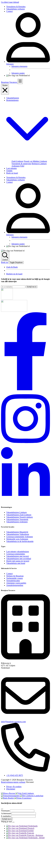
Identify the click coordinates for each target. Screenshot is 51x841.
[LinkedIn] (25, 502)
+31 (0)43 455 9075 (14, 775)
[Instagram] (25, 446)
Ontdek (9, 171)
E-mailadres (6, 816)
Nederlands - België (36, 838)
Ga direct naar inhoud (10, 2)
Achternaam (6, 813)
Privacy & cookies (13, 786)
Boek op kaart (12, 173)
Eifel (22, 166)
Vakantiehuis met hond (15, 563)
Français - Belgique (35, 835)
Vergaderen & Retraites (16, 6)
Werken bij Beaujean (15, 576)
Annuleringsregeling (14, 585)
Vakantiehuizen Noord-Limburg (19, 517)
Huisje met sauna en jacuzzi (17, 561)
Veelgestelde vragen (14, 578)
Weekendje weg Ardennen (17, 539)
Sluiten (5, 85)
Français (30, 833)
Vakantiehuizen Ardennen (17, 522)
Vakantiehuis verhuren (15, 9)
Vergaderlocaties (13, 580)
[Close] (13, 822)
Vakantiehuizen (12, 98)
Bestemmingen (12, 100)
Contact (9, 11)
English (30, 831)
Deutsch (30, 828)
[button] (28, 159)
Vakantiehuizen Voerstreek (17, 519)
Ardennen (16, 166)
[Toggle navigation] (20, 81)
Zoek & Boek (12, 267)
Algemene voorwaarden (16, 583)
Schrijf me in (31, 287)
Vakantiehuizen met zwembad (18, 558)
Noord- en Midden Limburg (35, 161)
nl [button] (29, 75)
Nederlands (33, 826)
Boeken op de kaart (14, 274)
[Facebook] (25, 389)
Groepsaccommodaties (15, 554)
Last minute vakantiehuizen (17, 551)
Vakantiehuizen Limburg (16, 512)
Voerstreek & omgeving (21, 164)
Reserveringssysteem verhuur (13, 782)
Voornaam (5, 811)
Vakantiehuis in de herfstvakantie (19, 541)
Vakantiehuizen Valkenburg (17, 534)
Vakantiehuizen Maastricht (17, 532)
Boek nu (4, 262)
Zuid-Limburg (17, 161)
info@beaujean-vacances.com (13, 721)
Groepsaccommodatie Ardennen (19, 537)
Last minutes (11, 168)
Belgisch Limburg (39, 164)
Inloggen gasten (18, 73)
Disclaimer (10, 789)
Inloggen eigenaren (19, 66)
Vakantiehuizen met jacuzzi (17, 556)
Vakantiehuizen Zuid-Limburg (18, 515)
